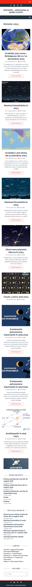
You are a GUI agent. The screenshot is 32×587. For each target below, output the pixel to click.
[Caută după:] (16, 574)
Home (6, 497)
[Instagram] (17, 5)
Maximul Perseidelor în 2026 (15, 520)
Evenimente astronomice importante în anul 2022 (16, 384)
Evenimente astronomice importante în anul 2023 (16, 332)
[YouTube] (14, 5)
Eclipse (6, 501)
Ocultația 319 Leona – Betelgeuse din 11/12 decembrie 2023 (16, 56)
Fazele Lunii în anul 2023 (16, 297)
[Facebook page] (10, 5)
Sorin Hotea (23, 61)
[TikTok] (21, 5)
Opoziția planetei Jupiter (14, 537)
